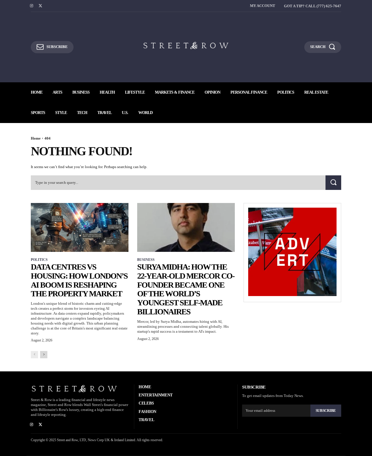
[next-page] (43, 354)
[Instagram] (31, 6)
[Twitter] (40, 6)
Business (146, 260)
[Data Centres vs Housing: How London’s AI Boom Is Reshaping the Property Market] (79, 227)
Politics (39, 260)
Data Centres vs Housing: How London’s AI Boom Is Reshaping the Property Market (79, 280)
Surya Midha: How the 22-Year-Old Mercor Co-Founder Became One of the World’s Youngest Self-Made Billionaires (185, 289)
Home (36, 138)
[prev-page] (34, 354)
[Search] (333, 182)
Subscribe (326, 410)
